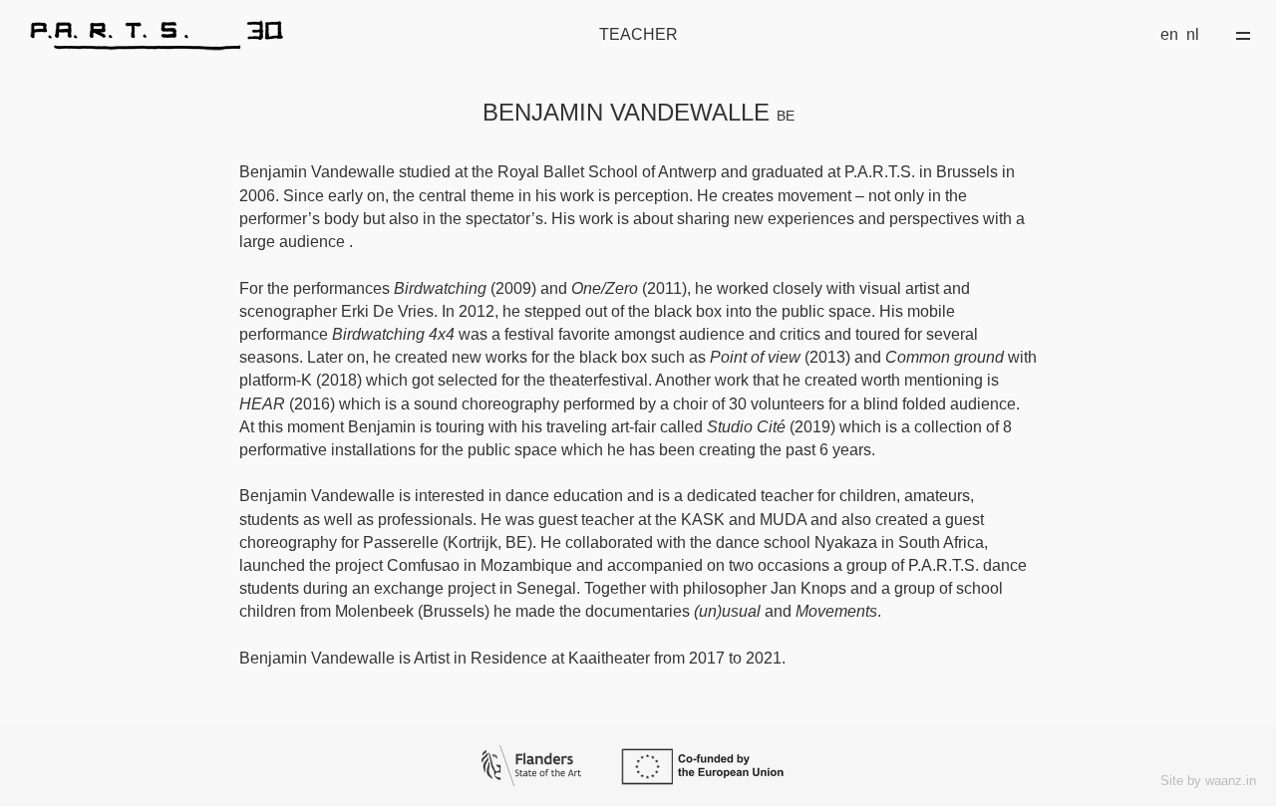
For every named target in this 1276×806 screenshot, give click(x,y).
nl (1192, 34)
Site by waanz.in (1208, 780)
